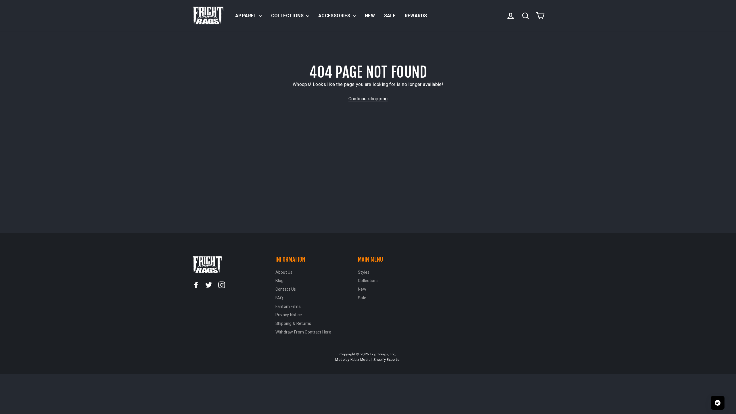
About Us (284, 272)
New (370, 15)
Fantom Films (288, 306)
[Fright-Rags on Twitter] (208, 284)
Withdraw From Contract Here (303, 332)
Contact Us (285, 289)
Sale (390, 15)
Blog (279, 280)
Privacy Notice (288, 315)
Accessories (335, 15)
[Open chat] (717, 403)
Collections (288, 15)
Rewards (416, 15)
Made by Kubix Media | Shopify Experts (367, 360)
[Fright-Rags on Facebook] (196, 284)
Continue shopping (368, 98)
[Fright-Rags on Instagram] (221, 284)
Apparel (246, 15)
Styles (364, 272)
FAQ (279, 298)
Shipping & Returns (293, 323)
